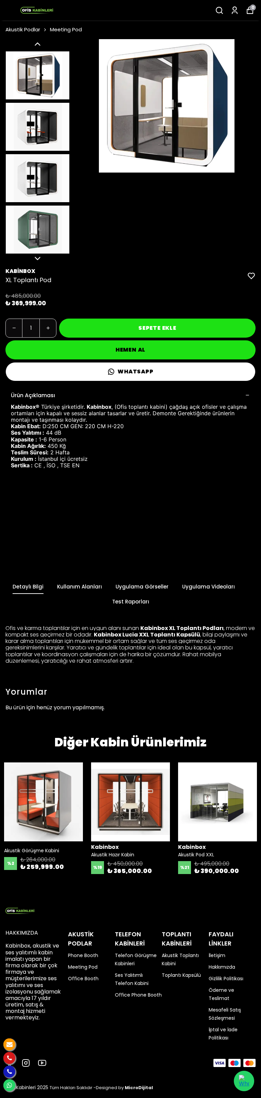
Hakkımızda (222, 967)
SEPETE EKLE (157, 328)
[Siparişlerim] (234, 10)
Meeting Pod (66, 29)
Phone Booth (83, 955)
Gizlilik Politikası (226, 978)
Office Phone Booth (138, 994)
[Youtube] (42, 1063)
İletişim (217, 955)
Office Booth (83, 978)
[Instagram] (26, 1063)
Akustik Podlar (22, 29)
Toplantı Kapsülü (181, 975)
